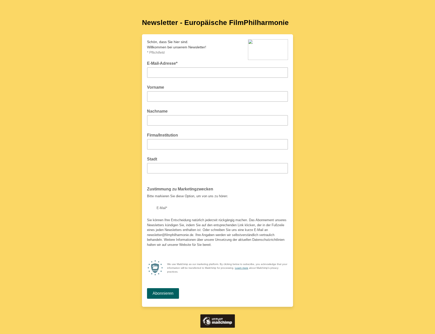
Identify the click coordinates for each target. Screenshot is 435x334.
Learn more (241, 267)
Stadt (152, 159)
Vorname (155, 87)
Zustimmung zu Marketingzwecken (181, 188)
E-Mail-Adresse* (163, 63)
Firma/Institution (162, 135)
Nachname (157, 111)
